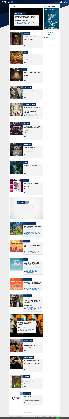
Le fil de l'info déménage (52, 9)
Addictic (20, 416)
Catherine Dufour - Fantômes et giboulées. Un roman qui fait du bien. (33, 233)
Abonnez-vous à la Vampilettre (33, 402)
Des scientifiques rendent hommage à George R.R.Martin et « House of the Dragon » (33, 369)
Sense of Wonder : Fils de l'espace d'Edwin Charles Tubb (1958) (33, 351)
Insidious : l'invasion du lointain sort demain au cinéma (33, 173)
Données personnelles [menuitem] (52, 416)
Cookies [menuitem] (43, 416)
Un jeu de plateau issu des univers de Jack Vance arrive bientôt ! (33, 252)
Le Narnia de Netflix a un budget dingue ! (33, 97)
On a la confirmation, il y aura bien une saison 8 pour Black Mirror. (25, 23)
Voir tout (56, 29)
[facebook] (53, 2)
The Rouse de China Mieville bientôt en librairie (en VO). (25, 212)
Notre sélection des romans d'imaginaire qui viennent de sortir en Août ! (32, 45)
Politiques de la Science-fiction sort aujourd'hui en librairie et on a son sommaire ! (33, 192)
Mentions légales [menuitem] (38, 416)
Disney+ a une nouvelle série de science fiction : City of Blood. (33, 81)
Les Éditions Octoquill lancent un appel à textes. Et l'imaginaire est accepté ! (33, 154)
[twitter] (55, 2)
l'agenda (48, 37)
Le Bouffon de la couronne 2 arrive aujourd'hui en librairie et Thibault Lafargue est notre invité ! (33, 137)
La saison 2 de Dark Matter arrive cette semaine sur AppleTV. (27, 330)
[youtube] (57, 2)
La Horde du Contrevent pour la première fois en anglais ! (33, 289)
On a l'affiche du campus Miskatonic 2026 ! (31, 387)
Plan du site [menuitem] (58, 416)
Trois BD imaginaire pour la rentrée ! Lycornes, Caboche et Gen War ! (32, 115)
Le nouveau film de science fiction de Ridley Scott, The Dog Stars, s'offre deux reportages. (33, 308)
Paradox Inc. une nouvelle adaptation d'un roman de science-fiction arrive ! (32, 271)
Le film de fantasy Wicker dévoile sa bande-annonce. (33, 63)
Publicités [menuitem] (46, 416)
